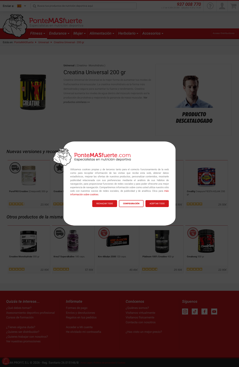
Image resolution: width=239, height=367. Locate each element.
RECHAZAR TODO (104, 203)
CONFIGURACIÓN (131, 203)
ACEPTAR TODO (157, 203)
